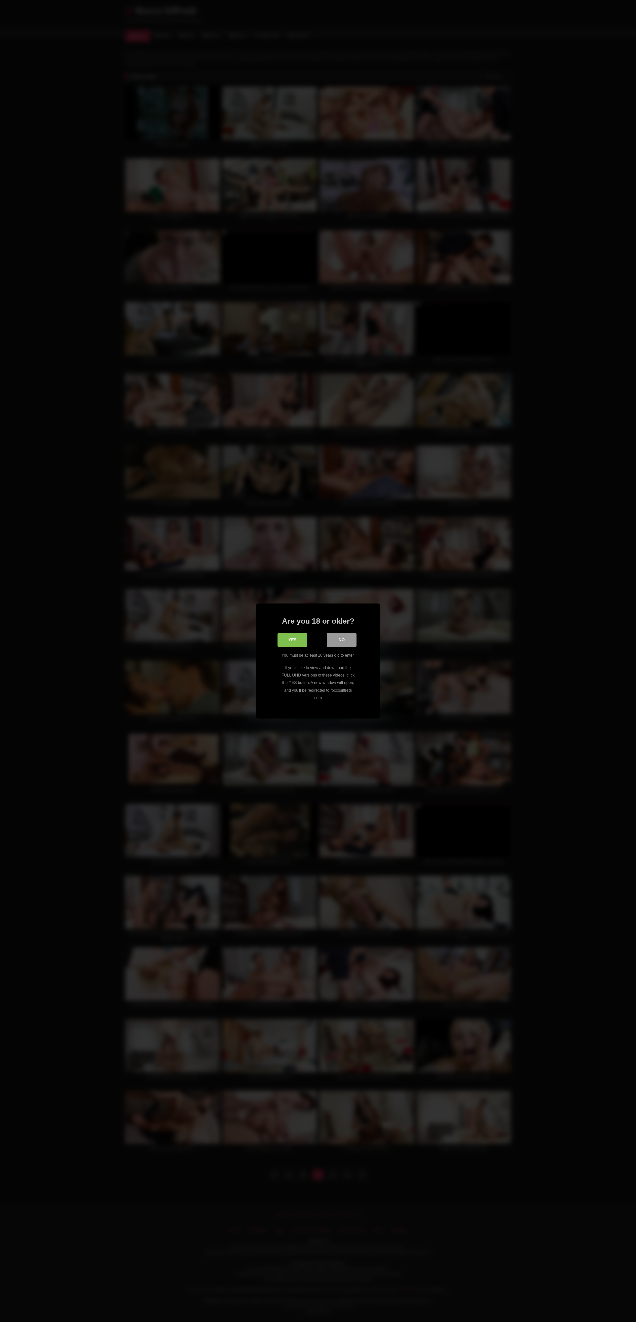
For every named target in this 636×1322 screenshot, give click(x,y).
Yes (292, 640)
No (342, 640)
